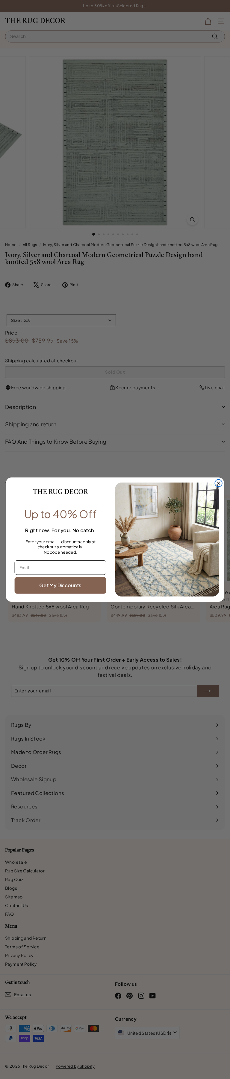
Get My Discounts (60, 585)
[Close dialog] (218, 482)
